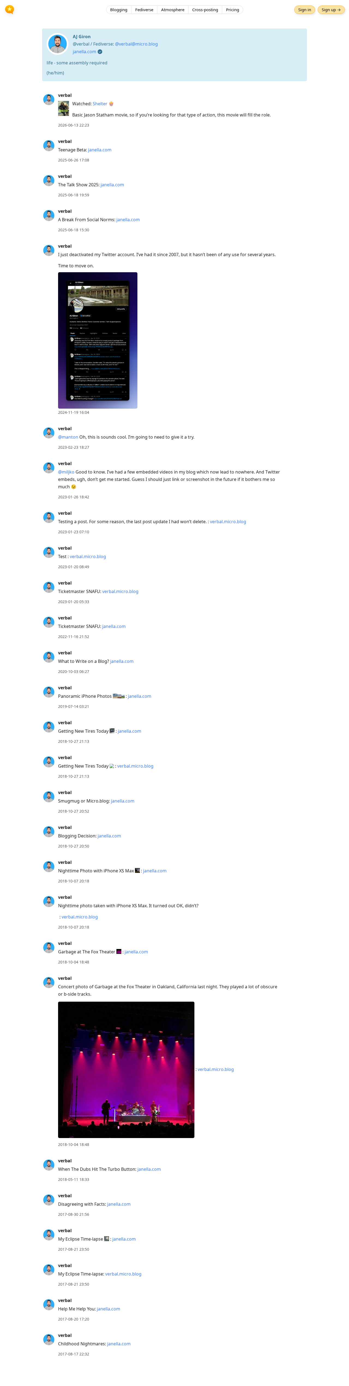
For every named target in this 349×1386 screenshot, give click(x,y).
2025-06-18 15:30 (73, 229)
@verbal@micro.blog (136, 44)
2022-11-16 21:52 (73, 636)
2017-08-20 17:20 (73, 1319)
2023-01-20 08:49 (73, 566)
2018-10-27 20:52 (73, 811)
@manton (68, 437)
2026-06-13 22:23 (73, 125)
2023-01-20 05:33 (73, 601)
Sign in (304, 9)
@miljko (66, 472)
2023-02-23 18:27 (73, 447)
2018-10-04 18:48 (73, 962)
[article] (174, 110)
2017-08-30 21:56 (73, 1214)
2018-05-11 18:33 (73, 1179)
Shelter (100, 104)
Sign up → (331, 9)
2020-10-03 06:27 (73, 671)
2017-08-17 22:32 (73, 1354)
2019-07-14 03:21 (73, 706)
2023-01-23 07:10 (73, 531)
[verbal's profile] (48, 99)
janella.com (84, 52)
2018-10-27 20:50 (73, 846)
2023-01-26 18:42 (73, 496)
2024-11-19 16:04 (73, 412)
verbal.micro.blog (228, 522)
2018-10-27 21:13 (73, 741)
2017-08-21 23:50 (73, 1249)
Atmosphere (172, 9)
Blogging (118, 9)
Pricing (232, 9)
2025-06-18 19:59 (73, 194)
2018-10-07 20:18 (73, 881)
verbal (65, 95)
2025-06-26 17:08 (73, 160)
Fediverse (144, 9)
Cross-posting (205, 9)
